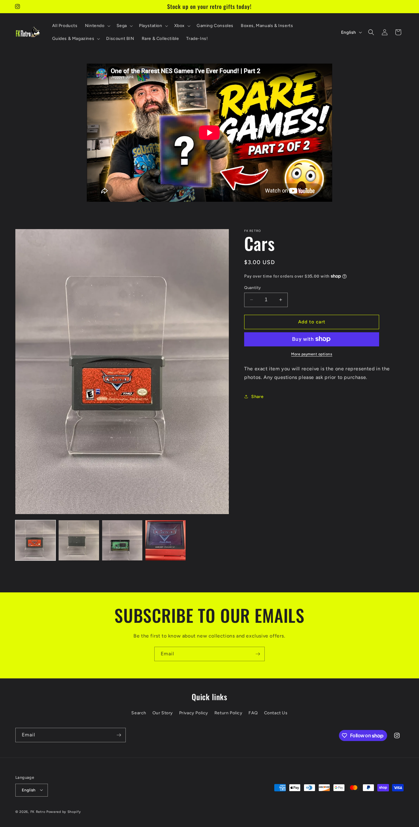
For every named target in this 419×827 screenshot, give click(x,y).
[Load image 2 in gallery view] (79, 540)
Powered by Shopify (63, 811)
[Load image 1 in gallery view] (35, 540)
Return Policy (228, 713)
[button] (97, 25)
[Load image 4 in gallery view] (165, 540)
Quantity (252, 287)
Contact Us (276, 713)
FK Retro (37, 811)
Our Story (162, 713)
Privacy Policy (193, 713)
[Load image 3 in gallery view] (122, 540)
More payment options (311, 354)
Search (138, 713)
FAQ (253, 713)
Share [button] (257, 396)
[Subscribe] (257, 654)
